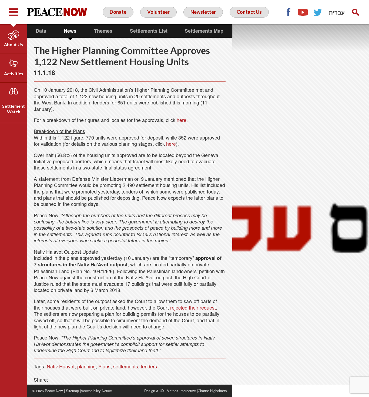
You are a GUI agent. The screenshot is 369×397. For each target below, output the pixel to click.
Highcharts (218, 390)
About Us (13, 44)
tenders (149, 366)
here (181, 119)
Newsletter (203, 12)
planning (86, 366)
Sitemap (72, 390)
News (70, 30)
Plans (104, 366)
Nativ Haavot (61, 366)
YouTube (303, 12)
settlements (125, 366)
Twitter (318, 12)
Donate (118, 12)
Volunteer (158, 12)
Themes (103, 30)
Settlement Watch (13, 108)
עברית (337, 12)
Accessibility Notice (96, 390)
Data (41, 30)
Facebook (288, 12)
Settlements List (148, 30)
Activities (13, 73)
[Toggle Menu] (13, 12)
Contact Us (249, 12)
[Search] (355, 12)
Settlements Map (204, 30)
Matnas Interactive (181, 390)
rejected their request (193, 307)
